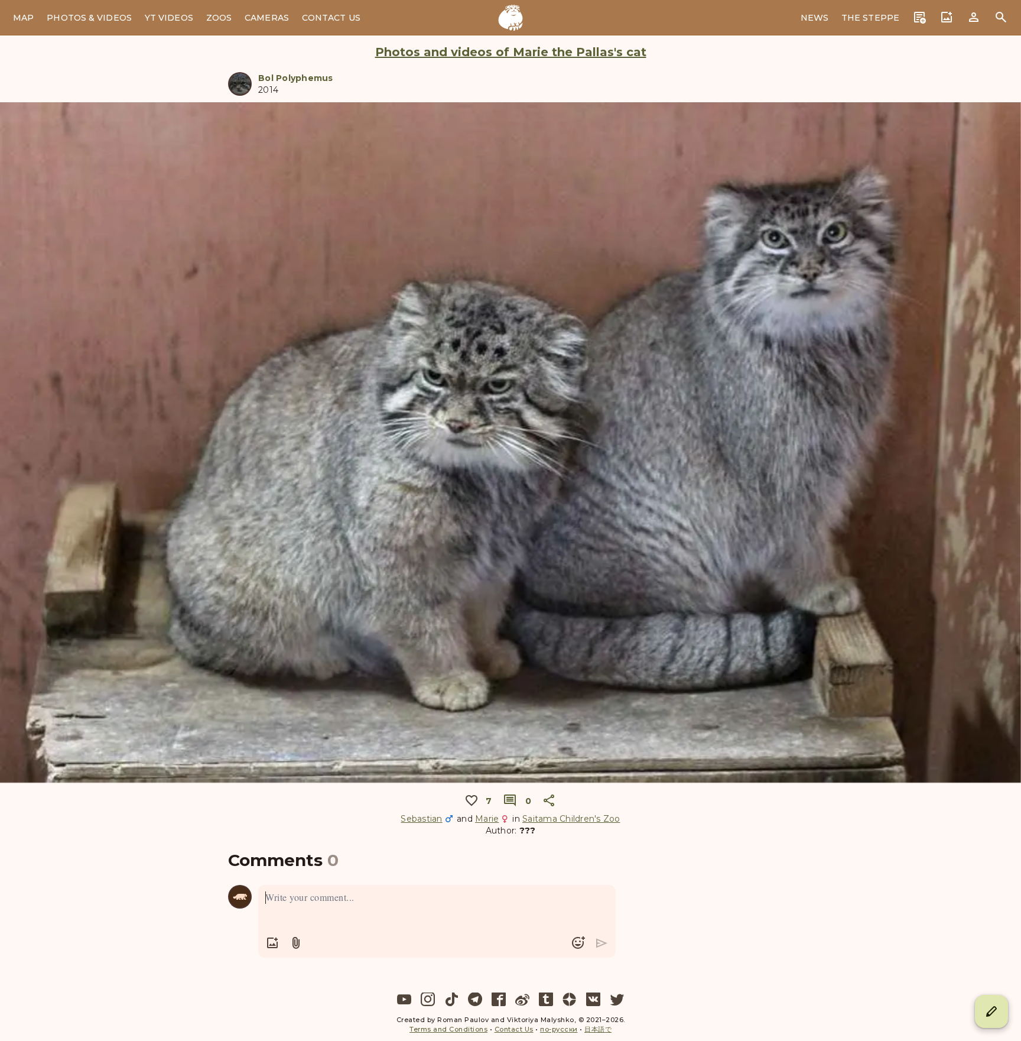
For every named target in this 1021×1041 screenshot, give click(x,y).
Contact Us (331, 17)
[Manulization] (510, 17)
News (814, 17)
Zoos (219, 17)
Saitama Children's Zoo (571, 818)
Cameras (267, 17)
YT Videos (169, 17)
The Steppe (870, 17)
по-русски (559, 1029)
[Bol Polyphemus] (240, 84)
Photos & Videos (89, 17)
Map (23, 17)
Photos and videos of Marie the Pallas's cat (510, 52)
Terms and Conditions (448, 1029)
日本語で (598, 1029)
